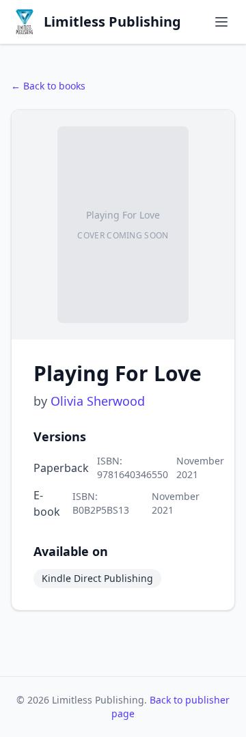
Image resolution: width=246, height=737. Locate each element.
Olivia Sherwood (98, 401)
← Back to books (48, 85)
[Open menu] (221, 22)
